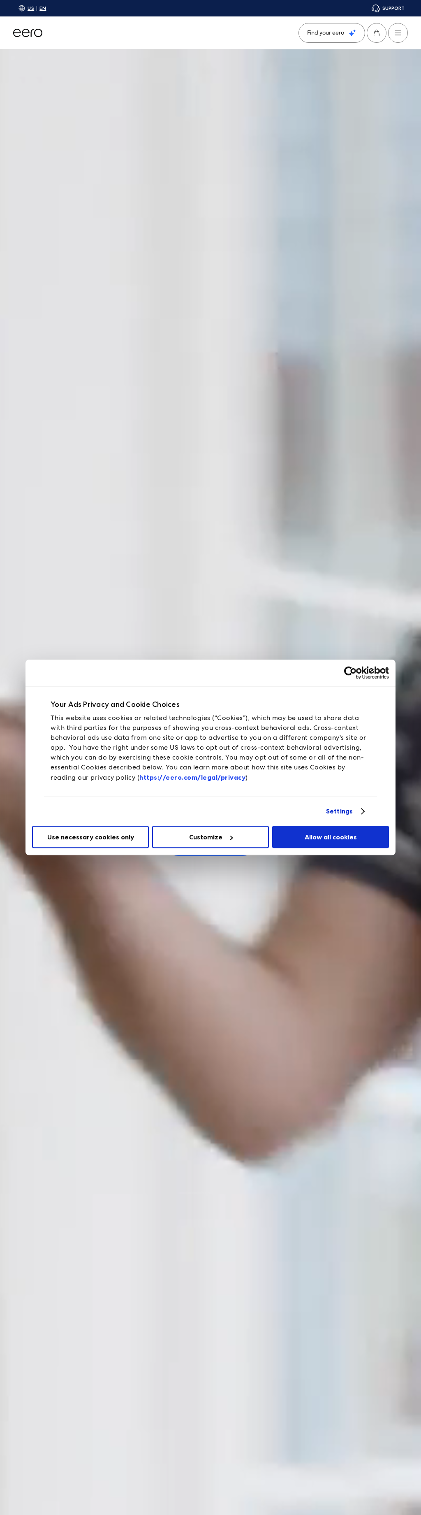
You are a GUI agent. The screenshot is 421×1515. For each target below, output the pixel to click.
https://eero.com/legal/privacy (192, 777)
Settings (339, 811)
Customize (205, 837)
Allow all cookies (331, 837)
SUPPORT (393, 8)
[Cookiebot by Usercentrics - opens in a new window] (353, 672)
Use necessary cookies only (90, 837)
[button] (376, 33)
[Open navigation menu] (398, 33)
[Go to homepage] (27, 33)
